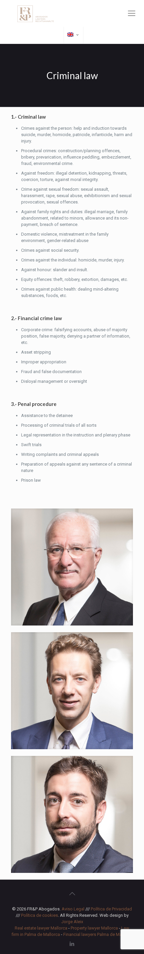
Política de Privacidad (111, 908)
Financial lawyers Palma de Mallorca (98, 934)
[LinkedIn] (72, 944)
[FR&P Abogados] (72, 13)
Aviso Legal (73, 908)
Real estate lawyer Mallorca (41, 928)
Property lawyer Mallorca (94, 928)
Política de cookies (39, 915)
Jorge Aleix (72, 921)
